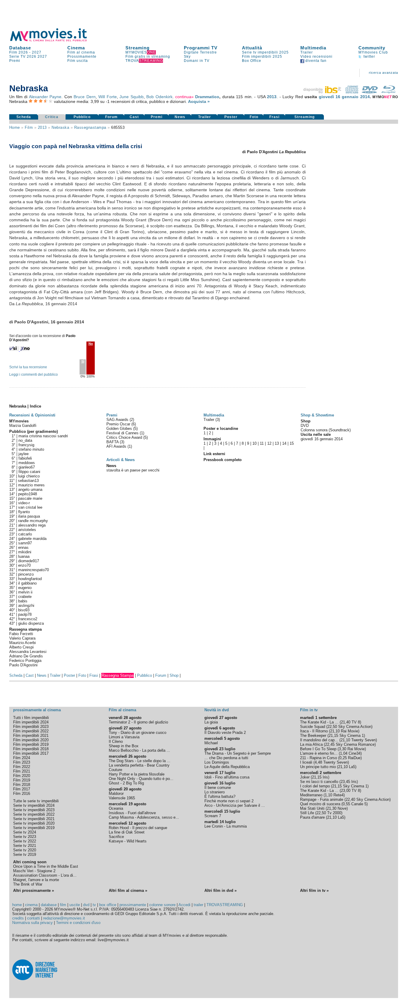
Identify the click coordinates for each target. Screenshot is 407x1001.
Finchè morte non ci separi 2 (229, 801)
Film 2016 (21, 793)
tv (94, 905)
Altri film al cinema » (128, 890)
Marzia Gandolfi (22, 425)
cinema (31, 905)
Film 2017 (21, 789)
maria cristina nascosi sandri (43, 436)
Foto (254, 117)
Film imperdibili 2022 (31, 731)
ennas (23, 547)
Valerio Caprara (22, 638)
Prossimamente (82, 56)
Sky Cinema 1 (351, 735)
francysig (26, 445)
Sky (187, 56)
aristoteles (27, 529)
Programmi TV (201, 47)
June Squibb (131, 96)
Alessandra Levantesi (27, 651)
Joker (305, 777)
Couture (115, 769)
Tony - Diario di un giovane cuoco (137, 732)
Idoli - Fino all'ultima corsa (226, 777)
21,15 (333, 735)
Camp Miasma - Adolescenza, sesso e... (144, 817)
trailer (198, 905)
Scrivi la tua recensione (28, 367)
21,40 (345, 722)
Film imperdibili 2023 (31, 726)
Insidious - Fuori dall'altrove (132, 813)
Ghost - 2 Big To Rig (126, 783)
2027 (36, 52)
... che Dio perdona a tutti (226, 758)
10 (254, 443)
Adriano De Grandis (26, 656)
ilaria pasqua (29, 516)
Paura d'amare (312, 817)
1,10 (328, 795)
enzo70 (24, 565)
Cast (134, 117)
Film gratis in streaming (147, 56)
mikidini (24, 552)
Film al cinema (81, 52)
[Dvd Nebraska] (370, 92)
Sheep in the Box (124, 746)
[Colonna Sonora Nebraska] (352, 92)
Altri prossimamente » (33, 890)
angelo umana (30, 489)
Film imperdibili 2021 (31, 735)
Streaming (137, 47)
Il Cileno (116, 741)
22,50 (332, 726)
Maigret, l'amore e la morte (36, 880)
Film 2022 (21, 767)
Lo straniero (214, 792)
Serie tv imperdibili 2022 (34, 814)
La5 (352, 767)
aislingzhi (26, 605)
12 (269, 443)
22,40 (350, 799)
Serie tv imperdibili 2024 (34, 805)
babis (22, 601)
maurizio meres (31, 485)
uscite (74, 905)
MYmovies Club (373, 52)
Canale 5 (358, 804)
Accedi (184, 905)
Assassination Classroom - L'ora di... (45, 875)
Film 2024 (21, 758)
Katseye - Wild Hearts (128, 841)
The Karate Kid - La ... (319, 722)
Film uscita (77, 61)
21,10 (335, 731)
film (29, 127)
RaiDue (354, 758)
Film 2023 (21, 762)
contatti (33, 918)
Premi (14, 61)
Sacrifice (116, 836)
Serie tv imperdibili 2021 (34, 819)
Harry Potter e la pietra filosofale (136, 774)
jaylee (23, 454)
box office (107, 905)
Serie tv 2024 (24, 832)
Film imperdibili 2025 (262, 56)
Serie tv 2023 (24, 836)
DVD (305, 425)
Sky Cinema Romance (355, 744)
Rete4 (338, 795)
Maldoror (116, 793)
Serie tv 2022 (24, 841)
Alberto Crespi (21, 647)
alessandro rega (32, 525)
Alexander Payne (45, 96)
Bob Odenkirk (159, 96)
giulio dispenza (31, 623)
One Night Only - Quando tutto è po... (141, 778)
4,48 (318, 762)
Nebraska (60, 127)
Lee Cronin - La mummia (225, 826)
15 (292, 443)
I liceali (306, 762)
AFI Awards (117, 446)
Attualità (252, 47)
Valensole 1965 (122, 798)
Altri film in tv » (314, 890)
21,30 (331, 808)
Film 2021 (21, 771)
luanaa (23, 556)
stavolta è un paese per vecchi (132, 470)
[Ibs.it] (322, 92)
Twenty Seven (363, 740)
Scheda (23, 117)
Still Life (307, 813)
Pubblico (82, 117)
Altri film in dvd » (220, 890)
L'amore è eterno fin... (319, 753)
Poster (230, 117)
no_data (25, 440)
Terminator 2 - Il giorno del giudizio (138, 722)
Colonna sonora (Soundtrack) (326, 430)
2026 (31, 56)
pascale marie (30, 498)
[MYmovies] (54, 40)
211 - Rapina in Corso (318, 758)
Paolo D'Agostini (23, 665)
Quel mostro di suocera (320, 804)
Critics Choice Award (124, 437)
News (180, 117)
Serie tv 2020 (24, 850)
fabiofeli (25, 458)
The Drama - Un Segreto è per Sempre (237, 753)
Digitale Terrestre (200, 52)
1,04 (343, 753)
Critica (51, 117)
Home (14, 127)
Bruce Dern (84, 96)
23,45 (345, 781)
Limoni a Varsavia (124, 737)
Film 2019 (21, 780)
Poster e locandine (221, 428)
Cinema (76, 47)
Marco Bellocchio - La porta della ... (139, 750)
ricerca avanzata (383, 72)
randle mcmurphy (33, 520)
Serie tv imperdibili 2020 (34, 823)
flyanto (24, 512)
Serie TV (17, 56)
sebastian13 (28, 480)
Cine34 (355, 753)
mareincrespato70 (33, 570)
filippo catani (29, 471)
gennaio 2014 (355, 96)
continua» (184, 96)
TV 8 (356, 722)
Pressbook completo (223, 460)
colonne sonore (162, 905)
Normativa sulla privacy (32, 922)
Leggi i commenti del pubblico (33, 374)
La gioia (211, 722)
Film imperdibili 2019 (31, 744)
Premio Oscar (118, 424)
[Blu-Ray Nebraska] (388, 92)
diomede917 (28, 561)
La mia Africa (311, 744)
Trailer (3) (212, 419)
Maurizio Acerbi (22, 642)
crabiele (25, 596)
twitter (368, 56)
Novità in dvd (216, 710)
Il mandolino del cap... (319, 740)
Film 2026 (18, 52)
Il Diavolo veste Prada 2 (225, 732)
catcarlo (25, 534)
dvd (86, 905)
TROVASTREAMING (224, 905)
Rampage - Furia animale (321, 799)
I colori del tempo (315, 786)
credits (18, 918)
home (17, 905)
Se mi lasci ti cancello (319, 781)
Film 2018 (21, 784)
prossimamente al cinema (37, 710)
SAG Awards (118, 419)
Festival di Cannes (123, 433)
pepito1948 (27, 494)
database (49, 905)
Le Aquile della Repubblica (227, 767)
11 (262, 443)
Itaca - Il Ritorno (314, 731)
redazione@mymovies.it (64, 918)
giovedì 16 (329, 96)
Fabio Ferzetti (21, 634)
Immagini (212, 439)
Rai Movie (349, 731)
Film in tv (309, 710)
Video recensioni (316, 56)
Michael (211, 743)
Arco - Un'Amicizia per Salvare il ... (234, 805)
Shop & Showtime (317, 415)
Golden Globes (119, 428)
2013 (271, 96)
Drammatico (207, 96)
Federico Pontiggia (25, 660)
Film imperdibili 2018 (31, 749)
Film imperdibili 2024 (31, 722)
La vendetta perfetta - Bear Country (139, 765)
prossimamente (132, 905)
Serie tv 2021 (24, 845)
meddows (26, 462)
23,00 (345, 790)
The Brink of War (27, 884)
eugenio (25, 587)
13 (277, 443)
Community (371, 47)
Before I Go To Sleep (318, 749)
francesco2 (27, 619)
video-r (24, 503)
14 (284, 443)
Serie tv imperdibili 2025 (265, 52)
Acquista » (199, 101)
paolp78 (25, 614)
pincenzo (26, 574)
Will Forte (107, 96)
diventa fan (315, 61)
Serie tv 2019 (24, 854)
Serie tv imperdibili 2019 (34, 827)
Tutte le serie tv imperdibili (36, 801)
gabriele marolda (32, 538)
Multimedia (313, 47)
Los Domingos (216, 762)
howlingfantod (30, 579)
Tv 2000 (334, 813)
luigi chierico (29, 476)
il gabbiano (27, 583)
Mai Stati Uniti (312, 808)
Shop (174, 675)
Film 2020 (21, 775)
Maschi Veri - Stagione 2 (34, 871)
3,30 (342, 749)
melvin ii (25, 592)
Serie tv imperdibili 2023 (34, 810)
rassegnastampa (90, 127)
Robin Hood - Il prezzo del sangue (138, 827)
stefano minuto (31, 449)
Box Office (251, 61)
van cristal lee (30, 507)
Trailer (306, 52)
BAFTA (113, 442)
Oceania (116, 808)
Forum (111, 117)
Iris (325, 777)
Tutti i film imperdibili (31, 717)
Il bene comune (217, 787)
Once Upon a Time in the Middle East (45, 866)
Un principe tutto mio (318, 767)
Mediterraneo (311, 795)
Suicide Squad (312, 726)
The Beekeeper (313, 735)
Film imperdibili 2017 (31, 753)
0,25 (343, 758)
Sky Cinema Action (354, 726)
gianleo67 (26, 467)
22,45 (330, 744)
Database (20, 47)
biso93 (23, 610)
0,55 (346, 804)
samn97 (25, 543)
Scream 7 (212, 816)
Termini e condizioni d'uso (78, 922)
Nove (342, 808)
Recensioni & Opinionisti (32, 415)
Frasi (274, 117)
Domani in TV (196, 61)
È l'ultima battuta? (219, 796)
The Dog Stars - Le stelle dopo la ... (139, 761)
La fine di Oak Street (127, 832)
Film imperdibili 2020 (31, 740)
